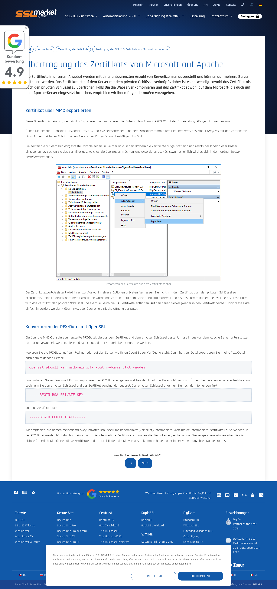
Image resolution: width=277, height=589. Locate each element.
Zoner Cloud (21, 584)
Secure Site (64, 520)
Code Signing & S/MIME (163, 16)
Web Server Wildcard (27, 541)
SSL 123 (19, 520)
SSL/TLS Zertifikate (80, 16)
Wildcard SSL (191, 525)
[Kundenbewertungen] (103, 494)
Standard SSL (191, 520)
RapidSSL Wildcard (152, 525)
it (234, 575)
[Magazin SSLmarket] (24, 492)
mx (256, 575)
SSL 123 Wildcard (25, 525)
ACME (216, 4)
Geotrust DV (106, 520)
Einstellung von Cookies (238, 584)
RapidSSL (147, 520)
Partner (153, 4)
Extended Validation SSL (198, 530)
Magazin (138, 4)
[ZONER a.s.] (233, 562)
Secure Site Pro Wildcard (72, 530)
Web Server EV (24, 536)
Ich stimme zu (200, 576)
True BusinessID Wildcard (114, 541)
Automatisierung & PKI (120, 16)
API (206, 4)
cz (24, 575)
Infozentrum (220, 16)
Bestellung (197, 16)
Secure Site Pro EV (68, 541)
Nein (145, 463)
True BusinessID (109, 530)
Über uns (192, 4)
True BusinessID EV (110, 536)
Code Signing (191, 536)
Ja (130, 463)
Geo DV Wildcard (109, 525)
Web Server (22, 530)
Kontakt (231, 4)
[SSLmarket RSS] (33, 492)
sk (45, 575)
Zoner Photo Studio (40, 584)
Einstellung (154, 576)
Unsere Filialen (173, 4)
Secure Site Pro (66, 525)
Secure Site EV (66, 536)
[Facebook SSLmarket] (16, 492)
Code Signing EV (193, 541)
